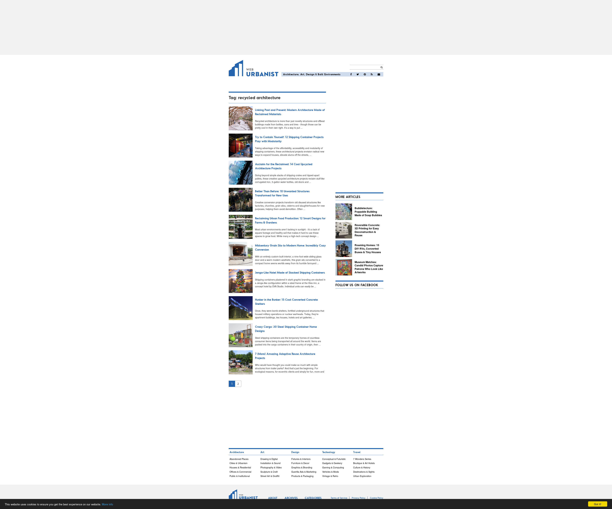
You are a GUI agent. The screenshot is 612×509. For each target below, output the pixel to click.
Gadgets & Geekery (332, 463)
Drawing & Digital (269, 459)
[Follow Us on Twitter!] (357, 74)
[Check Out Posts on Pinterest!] (364, 74)
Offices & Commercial (240, 471)
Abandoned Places (238, 459)
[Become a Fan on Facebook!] (351, 74)
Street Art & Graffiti (269, 476)
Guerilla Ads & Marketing (303, 471)
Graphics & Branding (301, 467)
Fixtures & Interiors (300, 459)
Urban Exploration (362, 476)
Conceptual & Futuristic (334, 459)
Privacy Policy (358, 497)
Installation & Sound (270, 463)
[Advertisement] (306, 27)
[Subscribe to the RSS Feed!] (371, 74)
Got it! (597, 504)
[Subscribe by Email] (378, 74)
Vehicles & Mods (330, 471)
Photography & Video (271, 467)
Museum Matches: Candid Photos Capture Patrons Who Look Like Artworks (369, 267)
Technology (328, 452)
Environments (332, 74)
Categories (313, 497)
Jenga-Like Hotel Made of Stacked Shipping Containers (290, 272)
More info (107, 504)
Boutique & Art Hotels (364, 463)
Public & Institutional (239, 476)
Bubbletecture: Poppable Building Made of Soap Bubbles (368, 211)
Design (310, 74)
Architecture (291, 74)
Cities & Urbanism (238, 463)
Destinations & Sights (364, 471)
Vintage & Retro (330, 476)
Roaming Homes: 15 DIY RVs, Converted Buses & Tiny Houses (368, 248)
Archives (291, 497)
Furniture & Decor (300, 463)
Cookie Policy (376, 497)
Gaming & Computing (333, 467)
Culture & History (361, 467)
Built (320, 74)
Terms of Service (339, 497)
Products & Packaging (302, 476)
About (272, 497)
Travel (357, 452)
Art (302, 74)
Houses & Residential (240, 467)
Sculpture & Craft (269, 471)
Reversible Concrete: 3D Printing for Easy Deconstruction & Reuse (367, 230)
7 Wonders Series (362, 459)
